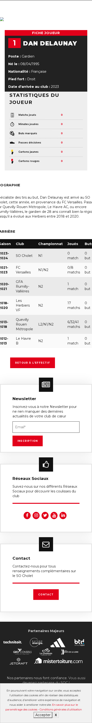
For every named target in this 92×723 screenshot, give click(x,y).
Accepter (42, 715)
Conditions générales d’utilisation (61, 709)
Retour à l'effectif (32, 362)
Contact (46, 594)
